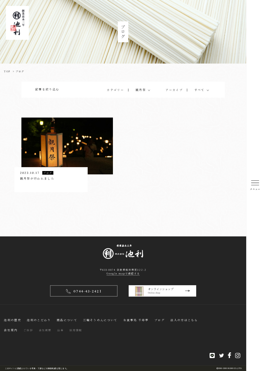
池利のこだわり (39, 320)
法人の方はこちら (184, 320)
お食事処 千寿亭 (135, 320)
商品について (67, 320)
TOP (7, 71)
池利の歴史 (12, 320)
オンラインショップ (161, 290)
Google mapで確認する (123, 273)
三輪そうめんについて (100, 320)
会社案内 (11, 330)
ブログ (159, 320)
